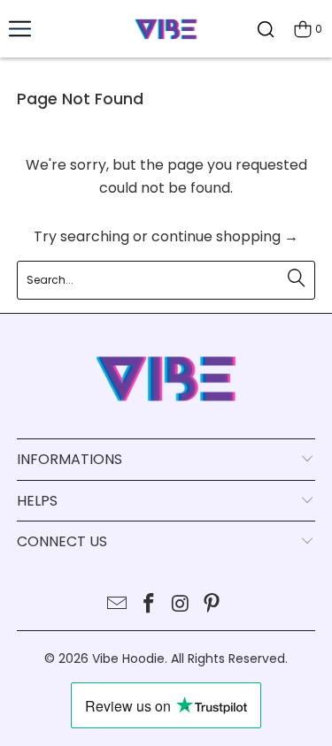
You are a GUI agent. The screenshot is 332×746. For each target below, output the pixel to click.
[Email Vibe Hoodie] (117, 605)
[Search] (265, 28)
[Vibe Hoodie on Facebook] (149, 605)
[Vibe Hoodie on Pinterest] (212, 605)
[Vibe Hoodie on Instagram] (181, 605)
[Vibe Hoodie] (166, 28)
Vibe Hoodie (128, 658)
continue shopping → (224, 236)
